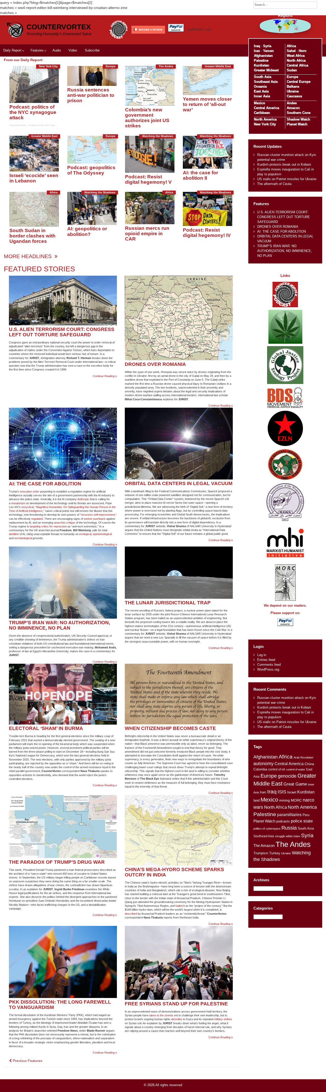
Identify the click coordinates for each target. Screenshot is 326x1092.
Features (37, 50)
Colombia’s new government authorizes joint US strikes (147, 117)
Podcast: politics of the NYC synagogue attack (32, 112)
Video (73, 50)
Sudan (292, 70)
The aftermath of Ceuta (274, 184)
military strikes (223, 1019)
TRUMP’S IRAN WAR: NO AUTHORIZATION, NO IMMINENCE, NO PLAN (59, 625)
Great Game (295, 784)
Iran (257, 51)
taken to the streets (161, 1015)
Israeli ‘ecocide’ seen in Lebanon (33, 178)
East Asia (261, 91)
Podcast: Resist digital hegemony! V (148, 179)
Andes (292, 103)
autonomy (263, 763)
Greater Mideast (266, 70)
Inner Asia (262, 96)
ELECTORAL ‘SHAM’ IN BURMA (46, 728)
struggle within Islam (287, 836)
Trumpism (260, 853)
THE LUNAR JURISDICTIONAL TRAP (168, 602)
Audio (56, 50)
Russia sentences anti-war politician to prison (90, 95)
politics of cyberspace (266, 828)
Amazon (293, 108)
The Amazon (264, 846)
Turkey (274, 853)
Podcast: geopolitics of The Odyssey (91, 170)
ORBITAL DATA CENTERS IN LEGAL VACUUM (179, 483)
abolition (14, 534)
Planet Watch (297, 124)
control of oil (276, 769)
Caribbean (262, 113)
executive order (29, 491)
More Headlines (28, 256)
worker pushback (94, 518)
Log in (261, 655)
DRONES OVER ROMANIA (155, 364)
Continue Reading (105, 376)
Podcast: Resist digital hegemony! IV (207, 232)
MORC (296, 800)
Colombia (260, 769)
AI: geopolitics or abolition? (87, 231)
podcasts (283, 821)
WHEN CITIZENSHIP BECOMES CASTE (170, 728)
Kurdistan (261, 65)
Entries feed (266, 660)
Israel (291, 792)
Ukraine (293, 91)
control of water (295, 769)
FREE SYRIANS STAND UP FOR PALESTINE (176, 1003)
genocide (287, 776)
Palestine (261, 60)
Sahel (291, 51)
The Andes (293, 844)
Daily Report (12, 50)
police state (302, 821)
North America (265, 119)
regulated (37, 518)
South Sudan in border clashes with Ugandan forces (32, 236)
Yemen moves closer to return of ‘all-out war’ (207, 104)
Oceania (260, 86)
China (309, 764)
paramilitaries (289, 814)
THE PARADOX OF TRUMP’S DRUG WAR (57, 862)
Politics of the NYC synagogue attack (50, 125)
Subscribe (92, 50)
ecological (85, 534)
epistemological (102, 534)
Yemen (268, 51)
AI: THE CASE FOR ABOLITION (45, 483)
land (256, 800)
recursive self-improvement (98, 514)
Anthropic (83, 499)
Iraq (257, 46)
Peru (306, 815)
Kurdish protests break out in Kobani (284, 164)
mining (284, 800)
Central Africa (297, 65)
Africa (291, 46)
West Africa (296, 56)
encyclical (27, 507)
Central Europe (298, 82)
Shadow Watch (298, 119)
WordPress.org (268, 669)
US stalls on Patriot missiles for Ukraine (286, 179)
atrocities (176, 1019)
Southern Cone (298, 113)
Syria (267, 46)
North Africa (296, 60)
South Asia (262, 77)
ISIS (282, 791)
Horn (302, 51)
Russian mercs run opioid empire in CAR (147, 233)
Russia (289, 828)
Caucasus (294, 96)
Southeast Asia (266, 82)
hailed (179, 905)
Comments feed (269, 665)
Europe (292, 77)
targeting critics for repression (48, 526)
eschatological (23, 538)
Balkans (293, 86)
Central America (266, 108)
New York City (265, 124)
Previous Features (27, 1061)
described (131, 913)
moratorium (18, 503)
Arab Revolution (303, 757)
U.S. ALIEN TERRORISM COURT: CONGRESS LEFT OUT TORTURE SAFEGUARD (61, 332)
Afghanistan (263, 56)
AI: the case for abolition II (200, 175)
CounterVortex (58, 27)
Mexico (259, 103)
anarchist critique (64, 522)
